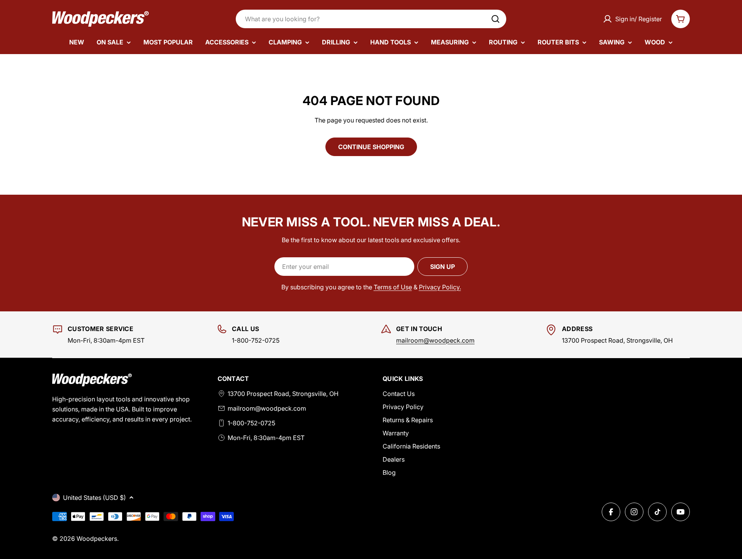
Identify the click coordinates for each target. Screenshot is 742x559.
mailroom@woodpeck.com (435, 340)
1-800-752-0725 (251, 423)
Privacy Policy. (440, 287)
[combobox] (371, 19)
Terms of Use (393, 287)
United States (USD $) (94, 497)
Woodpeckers (97, 538)
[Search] (495, 19)
